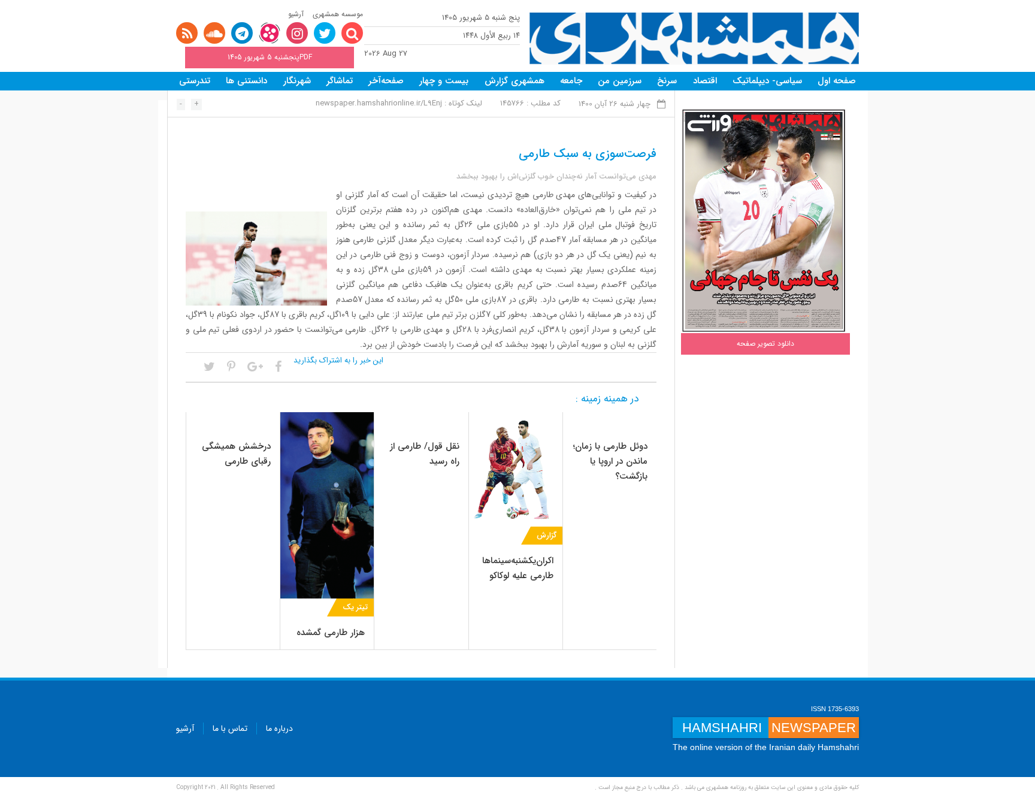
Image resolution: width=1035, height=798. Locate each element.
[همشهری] (694, 39)
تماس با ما (230, 728)
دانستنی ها (246, 81)
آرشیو (296, 14)
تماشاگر (339, 81)
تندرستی (194, 81)
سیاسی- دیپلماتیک (767, 81)
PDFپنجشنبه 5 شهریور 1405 (270, 57)
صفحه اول (837, 81)
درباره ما (279, 728)
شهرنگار (297, 81)
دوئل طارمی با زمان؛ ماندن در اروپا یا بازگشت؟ (610, 461)
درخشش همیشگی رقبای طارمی (236, 453)
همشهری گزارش (514, 81)
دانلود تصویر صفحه (765, 343)
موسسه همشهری (338, 14)
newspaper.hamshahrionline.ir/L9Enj (379, 103)
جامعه (571, 81)
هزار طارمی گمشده (330, 632)
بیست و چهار (443, 81)
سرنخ (667, 81)
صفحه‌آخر (386, 81)
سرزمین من (619, 81)
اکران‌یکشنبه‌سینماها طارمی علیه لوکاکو (517, 568)
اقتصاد (705, 81)
